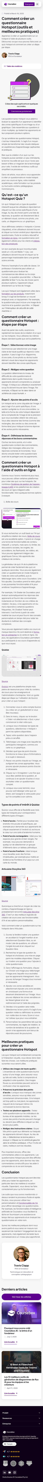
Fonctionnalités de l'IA (28, 1203)
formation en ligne (9, 238)
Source (5, 681)
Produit (5, 1413)
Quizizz (5, 686)
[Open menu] (37, 4)
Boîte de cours (33, 536)
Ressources (7, 1418)
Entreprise (7, 1424)
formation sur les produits (13, 294)
